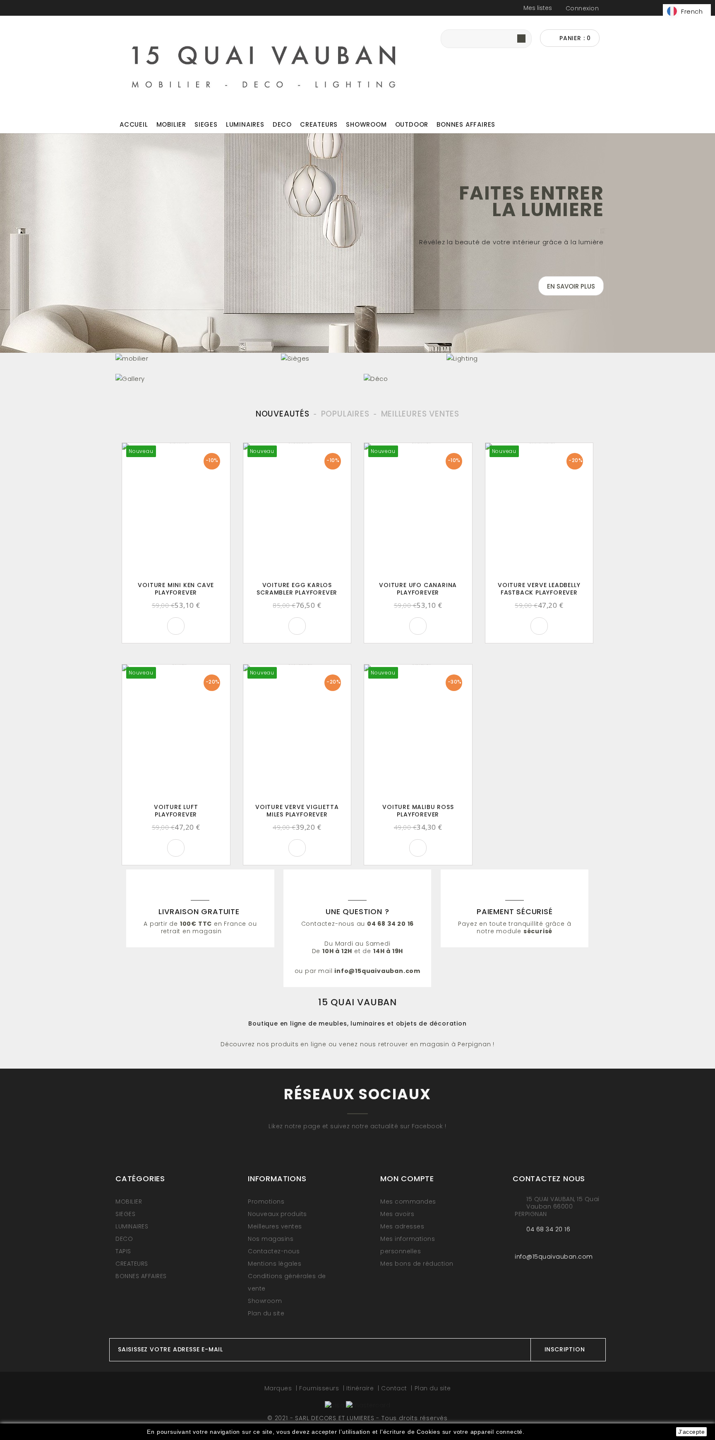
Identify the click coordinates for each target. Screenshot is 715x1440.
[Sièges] (357, 358)
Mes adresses (402, 1226)
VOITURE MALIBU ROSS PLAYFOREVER (417, 811)
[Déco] (482, 378)
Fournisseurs (320, 1388)
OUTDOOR (412, 124)
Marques (279, 1388)
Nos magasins (270, 1239)
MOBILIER (171, 124)
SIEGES (206, 124)
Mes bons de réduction (416, 1263)
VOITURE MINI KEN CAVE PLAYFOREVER (176, 589)
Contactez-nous (274, 1251)
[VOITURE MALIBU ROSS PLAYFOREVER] (418, 731)
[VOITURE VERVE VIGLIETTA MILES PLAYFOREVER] (297, 731)
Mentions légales (274, 1263)
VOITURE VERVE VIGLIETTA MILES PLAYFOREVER (296, 811)
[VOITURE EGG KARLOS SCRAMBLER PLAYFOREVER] (297, 510)
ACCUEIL (134, 124)
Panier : (574, 38)
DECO (282, 124)
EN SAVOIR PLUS (571, 286)
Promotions (266, 1201)
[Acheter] (176, 626)
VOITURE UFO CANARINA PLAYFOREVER (418, 589)
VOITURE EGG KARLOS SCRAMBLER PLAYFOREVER (297, 589)
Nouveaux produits (277, 1214)
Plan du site (266, 1313)
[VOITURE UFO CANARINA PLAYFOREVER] (418, 510)
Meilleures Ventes (420, 413)
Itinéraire (361, 1388)
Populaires (345, 413)
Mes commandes (408, 1201)
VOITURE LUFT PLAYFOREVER (176, 811)
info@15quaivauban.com (554, 1256)
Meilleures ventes (275, 1226)
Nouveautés (283, 413)
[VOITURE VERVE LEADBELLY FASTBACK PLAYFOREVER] (539, 510)
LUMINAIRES (245, 124)
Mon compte (407, 1178)
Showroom (366, 124)
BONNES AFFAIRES (466, 124)
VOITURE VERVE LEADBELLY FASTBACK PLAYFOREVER (539, 589)
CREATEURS (319, 124)
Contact (395, 1388)
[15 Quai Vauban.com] (264, 64)
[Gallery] (233, 378)
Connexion (582, 8)
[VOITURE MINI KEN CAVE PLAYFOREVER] (176, 510)
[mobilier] (192, 358)
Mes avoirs (397, 1214)
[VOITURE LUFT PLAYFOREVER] (176, 731)
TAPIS (123, 1251)
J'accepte (691, 1431)
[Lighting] (523, 358)
